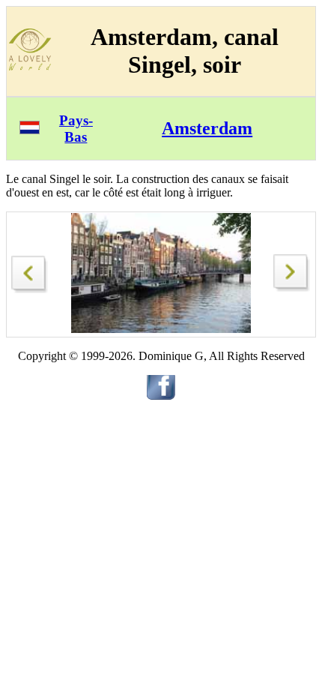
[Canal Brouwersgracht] (292, 287)
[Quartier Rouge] (30, 270)
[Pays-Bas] (29, 130)
